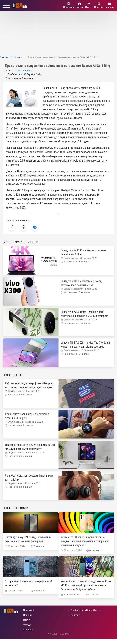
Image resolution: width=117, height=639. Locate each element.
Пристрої (68, 7)
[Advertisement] (58, 32)
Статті (88, 7)
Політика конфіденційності (86, 610)
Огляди (79, 7)
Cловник (109, 7)
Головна (4, 57)
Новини (98, 7)
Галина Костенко (24, 70)
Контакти (76, 615)
